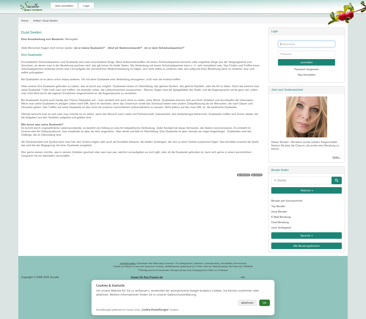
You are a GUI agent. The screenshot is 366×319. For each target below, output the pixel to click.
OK (264, 303)
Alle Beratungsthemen (306, 245)
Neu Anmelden (306, 74)
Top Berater (278, 206)
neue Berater (279, 211)
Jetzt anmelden (64, 5)
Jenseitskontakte (128, 263)
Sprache (305, 235)
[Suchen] (336, 180)
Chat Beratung (280, 222)
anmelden (307, 62)
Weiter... (336, 157)
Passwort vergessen (306, 69)
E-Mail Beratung (281, 216)
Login (86, 5)
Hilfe (243, 277)
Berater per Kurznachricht (286, 200)
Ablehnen (247, 303)
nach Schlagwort (281, 227)
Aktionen (306, 190)
